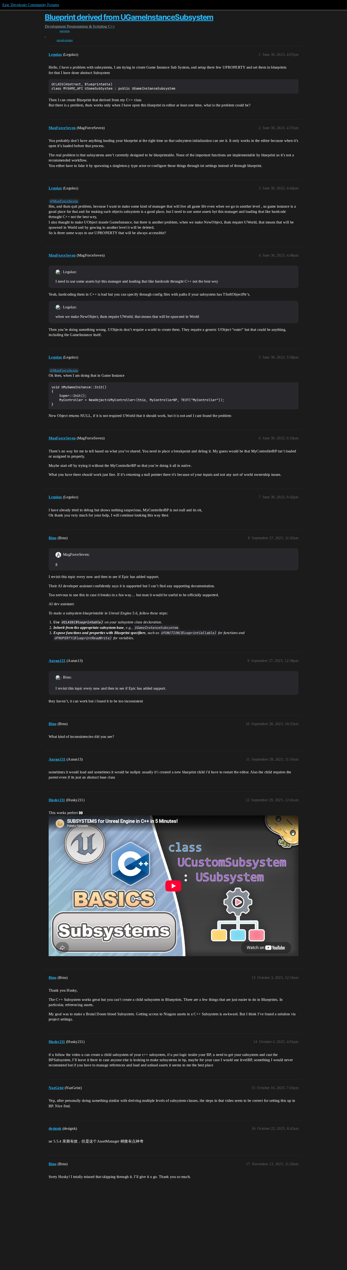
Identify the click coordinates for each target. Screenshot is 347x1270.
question (65, 31)
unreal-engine (65, 40)
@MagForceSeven (64, 201)
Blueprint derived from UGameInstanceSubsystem (129, 17)
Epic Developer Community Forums (30, 5)
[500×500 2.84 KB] (58, 677)
